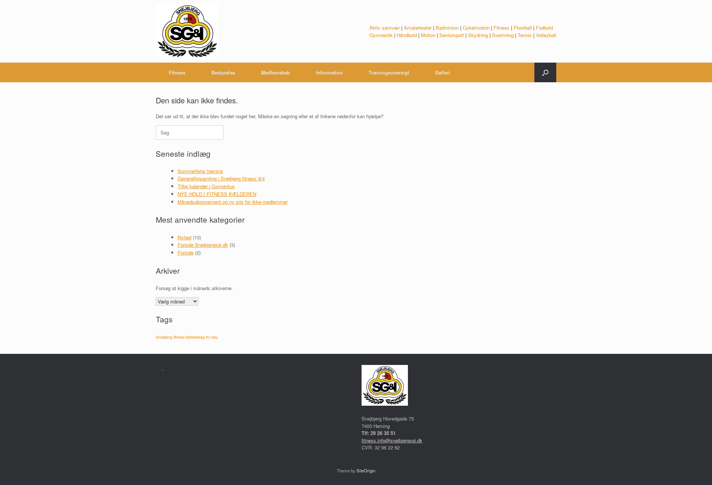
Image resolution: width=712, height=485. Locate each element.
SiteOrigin (365, 471)
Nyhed (184, 237)
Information (329, 72)
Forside (186, 252)
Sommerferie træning (200, 171)
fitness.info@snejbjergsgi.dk (392, 440)
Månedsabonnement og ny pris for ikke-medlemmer (233, 201)
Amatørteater (418, 27)
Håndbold (407, 35)
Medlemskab (275, 72)
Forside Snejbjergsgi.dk (203, 244)
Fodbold (544, 27)
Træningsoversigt (389, 72)
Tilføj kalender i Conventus (206, 186)
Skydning (478, 35)
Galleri (442, 72)
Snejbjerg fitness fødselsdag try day (187, 337)
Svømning (503, 35)
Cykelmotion (476, 27)
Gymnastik (381, 35)
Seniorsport (451, 35)
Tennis (525, 35)
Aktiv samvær (384, 27)
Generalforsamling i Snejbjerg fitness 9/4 (221, 178)
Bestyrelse (223, 72)
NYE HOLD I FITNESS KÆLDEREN (217, 193)
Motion (428, 35)
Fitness (502, 27)
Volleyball (546, 35)
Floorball (523, 27)
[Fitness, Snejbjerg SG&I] (187, 31)
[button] (545, 72)
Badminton (447, 27)
